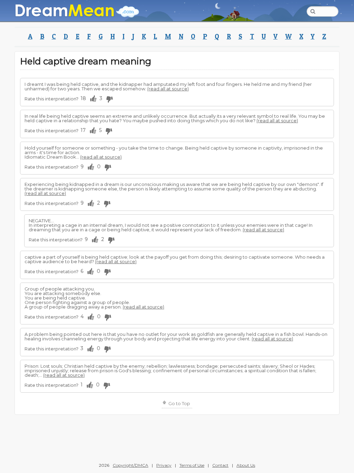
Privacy (163, 465)
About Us (245, 465)
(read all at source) (168, 88)
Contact (220, 465)
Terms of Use (191, 465)
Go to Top (178, 403)
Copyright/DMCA (130, 465)
